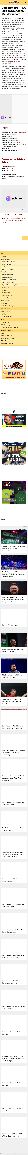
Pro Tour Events (21, 36)
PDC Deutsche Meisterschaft (11, 220)
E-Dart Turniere (5, 341)
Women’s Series (6, 298)
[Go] (25, 238)
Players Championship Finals (10, 285)
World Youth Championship (9, 306)
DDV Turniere (5, 322)
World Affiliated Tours (7, 338)
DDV (20, 59)
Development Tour (6, 295)
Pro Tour (3, 290)
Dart (7, 218)
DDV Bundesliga (6, 325)
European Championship (8, 280)
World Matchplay (6, 272)
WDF (2, 333)
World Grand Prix (6, 277)
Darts (11, 218)
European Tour (5, 287)
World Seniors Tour (6, 336)
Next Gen (4, 314)
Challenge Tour (5, 293)
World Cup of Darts (7, 269)
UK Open (4, 267)
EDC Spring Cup (15, 61)
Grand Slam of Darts (7, 282)
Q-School (4, 303)
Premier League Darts (8, 264)
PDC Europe (14, 18)
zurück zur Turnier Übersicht (14, 214)
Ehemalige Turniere (7, 343)
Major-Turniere (5, 259)
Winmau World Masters (8, 262)
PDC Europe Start (6, 316)
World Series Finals (7, 274)
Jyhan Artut (21, 69)
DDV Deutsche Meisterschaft (9, 327)
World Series (5, 300)
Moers (23, 218)
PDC (14, 45)
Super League (5, 311)
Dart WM (3, 256)
